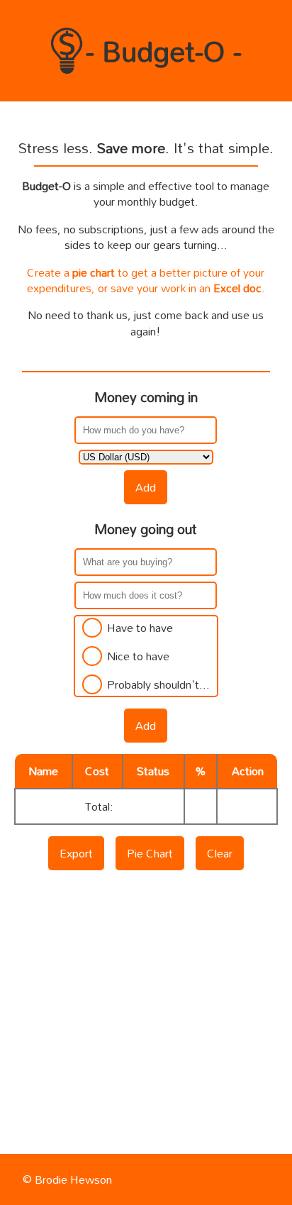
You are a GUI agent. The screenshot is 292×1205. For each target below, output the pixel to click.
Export (76, 853)
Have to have (140, 627)
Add (145, 487)
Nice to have (138, 656)
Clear (219, 853)
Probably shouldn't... (158, 684)
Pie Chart (150, 853)
